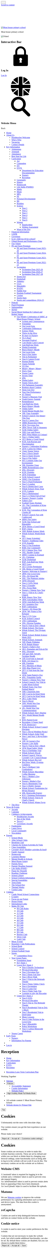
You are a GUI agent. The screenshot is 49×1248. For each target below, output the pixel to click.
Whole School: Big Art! (32, 760)
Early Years (11, 1036)
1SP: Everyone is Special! (32, 658)
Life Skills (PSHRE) (25, 187)
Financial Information (20, 232)
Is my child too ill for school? (23, 239)
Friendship (26, 324)
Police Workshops (29, 1026)
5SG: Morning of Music (32, 666)
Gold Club (21, 939)
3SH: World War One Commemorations (31, 704)
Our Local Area (28, 326)
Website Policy (17, 1091)
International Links (19, 904)
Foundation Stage (24, 960)
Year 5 (24, 218)
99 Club (20, 932)
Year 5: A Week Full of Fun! (33, 496)
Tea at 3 (20, 821)
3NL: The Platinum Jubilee (33, 578)
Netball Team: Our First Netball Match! (32, 688)
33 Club (20, 918)
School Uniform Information (23, 878)
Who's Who (16, 140)
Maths (19, 189)
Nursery (25, 175)
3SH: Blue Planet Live (31, 668)
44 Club (20, 920)
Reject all (5, 1139)
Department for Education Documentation (32, 171)
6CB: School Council (31, 618)
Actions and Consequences (33, 321)
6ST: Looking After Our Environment (32, 461)
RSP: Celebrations (29, 607)
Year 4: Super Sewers (31, 456)
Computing (21, 163)
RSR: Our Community (31, 548)
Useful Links (16, 890)
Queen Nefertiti (28, 364)
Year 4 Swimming (29, 986)
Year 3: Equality (28, 585)
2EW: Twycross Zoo (30, 425)
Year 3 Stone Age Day (31, 974)
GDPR (14, 234)
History (20, 182)
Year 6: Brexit (27, 701)
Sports (14, 953)
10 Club (20, 911)
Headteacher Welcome (20, 137)
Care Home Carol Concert (33, 343)
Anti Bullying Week (30, 345)
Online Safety (27, 409)
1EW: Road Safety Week (32, 748)
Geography (21, 180)
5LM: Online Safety (30, 430)
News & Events (12, 807)
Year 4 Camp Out (29, 989)
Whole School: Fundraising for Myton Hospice (34, 789)
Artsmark (15, 152)
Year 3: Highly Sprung (31, 786)
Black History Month (30, 350)
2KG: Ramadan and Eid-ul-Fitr (35, 649)
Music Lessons (28, 1017)
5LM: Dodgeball (29, 559)
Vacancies (15, 142)
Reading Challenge (19, 873)
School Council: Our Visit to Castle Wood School (33, 683)
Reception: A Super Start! (32, 722)
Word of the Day (24, 229)
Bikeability (21, 286)
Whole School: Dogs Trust (33, 489)
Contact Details (17, 144)
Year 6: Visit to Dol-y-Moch (33, 625)
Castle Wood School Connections (25, 894)
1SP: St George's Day (31, 741)
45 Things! (26, 394)
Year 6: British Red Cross (32, 486)
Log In (4, 75)
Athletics (20, 281)
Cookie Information (19, 1088)
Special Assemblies (19, 880)
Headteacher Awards (25, 816)
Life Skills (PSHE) (19, 868)
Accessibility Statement (21, 1086)
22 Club (20, 915)
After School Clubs (19, 840)
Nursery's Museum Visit (32, 397)
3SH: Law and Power (31, 432)
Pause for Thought (19, 871)
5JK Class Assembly (30, 413)
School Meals (17, 838)
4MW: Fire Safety (29, 519)
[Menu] (3, 2)
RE (18, 201)
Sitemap (9, 1081)
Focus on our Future (19, 899)
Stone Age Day (28, 390)
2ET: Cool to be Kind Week (33, 696)
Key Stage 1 (22, 963)
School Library (17, 875)
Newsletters (16, 833)
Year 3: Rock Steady (30, 453)
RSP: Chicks (27, 529)
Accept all (15, 1139)
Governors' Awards (25, 824)
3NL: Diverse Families (31, 623)
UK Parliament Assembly (32, 385)
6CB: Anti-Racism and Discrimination (31, 443)
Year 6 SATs (27, 998)
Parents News (17, 864)
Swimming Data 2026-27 (32, 272)
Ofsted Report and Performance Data (26, 241)
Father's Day (27, 500)
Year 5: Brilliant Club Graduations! (31, 768)
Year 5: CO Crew (29, 616)
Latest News (16, 828)
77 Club (20, 927)
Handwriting (27, 225)
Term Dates (16, 882)
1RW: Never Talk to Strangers (34, 427)
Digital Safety (27, 380)
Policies (14, 302)
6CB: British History (30, 644)
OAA (19, 284)
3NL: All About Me (30, 576)
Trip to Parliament (29, 357)
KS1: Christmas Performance (34, 795)
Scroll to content (8, 5)
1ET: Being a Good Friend (33, 439)
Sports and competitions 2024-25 (30, 300)
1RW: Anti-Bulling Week (32, 600)
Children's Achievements (21, 814)
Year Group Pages (19, 958)
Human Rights (28, 361)
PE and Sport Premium (20, 246)
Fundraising (16, 826)
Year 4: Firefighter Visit (31, 750)
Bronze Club (22, 934)
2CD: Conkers (28, 491)
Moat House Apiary (19, 861)
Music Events (17, 941)
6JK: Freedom (28, 663)
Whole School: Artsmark (32, 640)
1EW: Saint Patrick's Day (32, 675)
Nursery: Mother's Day (31, 781)
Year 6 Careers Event (30, 359)
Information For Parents (21, 1040)
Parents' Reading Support (21, 866)
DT (18, 166)
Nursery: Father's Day (31, 647)
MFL (19, 194)
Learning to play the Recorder (34, 993)
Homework (21, 185)
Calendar (15, 812)
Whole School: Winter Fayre (33, 802)
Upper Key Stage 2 (25, 996)
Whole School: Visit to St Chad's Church (32, 799)
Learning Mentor (18, 857)
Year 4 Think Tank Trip (31, 991)
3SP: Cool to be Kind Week (33, 694)
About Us (10, 135)
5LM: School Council (31, 477)
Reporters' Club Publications (23, 944)
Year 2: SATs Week (30, 583)
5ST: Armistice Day (30, 604)
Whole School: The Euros (32, 628)
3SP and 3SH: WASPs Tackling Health (31, 655)
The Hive (15, 805)
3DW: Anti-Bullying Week (33, 602)
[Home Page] (13, 27)
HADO (20, 288)
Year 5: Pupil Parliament (32, 482)
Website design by (18, 1105)
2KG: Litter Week (29, 699)
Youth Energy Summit (31, 399)
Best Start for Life (18, 156)
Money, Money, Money (31, 368)
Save (24, 1246)
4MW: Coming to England (33, 555)
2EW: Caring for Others (32, 449)
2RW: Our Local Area (31, 574)
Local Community (19, 831)
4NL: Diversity (28, 470)
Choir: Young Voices (30, 451)
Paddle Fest (21, 291)
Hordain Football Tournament (29, 293)
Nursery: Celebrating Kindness (34, 446)
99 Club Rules (23, 908)
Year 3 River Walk (29, 977)
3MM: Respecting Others (32, 423)
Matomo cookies (14, 1197)
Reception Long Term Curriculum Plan (22, 1072)
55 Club (20, 923)
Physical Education (30, 970)
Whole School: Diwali (31, 753)
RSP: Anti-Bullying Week (32, 562)
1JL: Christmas (28, 557)
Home (8, 133)
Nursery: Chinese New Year (33, 590)
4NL (24, 378)
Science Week (28, 331)
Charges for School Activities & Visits (27, 845)
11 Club (20, 913)
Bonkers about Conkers (31, 387)
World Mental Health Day (32, 411)
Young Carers (27, 373)
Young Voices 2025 (30, 383)
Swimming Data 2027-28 (32, 274)
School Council (17, 948)
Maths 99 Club (17, 906)
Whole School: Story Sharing (34, 713)
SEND (14, 309)
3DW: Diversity (28, 581)
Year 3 (24, 213)
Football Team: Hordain (32, 503)
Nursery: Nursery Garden (32, 498)
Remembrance (28, 401)
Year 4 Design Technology (33, 967)
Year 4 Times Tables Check (33, 984)
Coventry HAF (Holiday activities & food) (29, 849)
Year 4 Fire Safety (29, 354)
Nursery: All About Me (31, 609)
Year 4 (24, 215)
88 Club (20, 930)
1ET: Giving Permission (32, 567)
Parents (9, 835)
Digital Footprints (29, 347)
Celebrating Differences (32, 328)
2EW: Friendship (29, 475)
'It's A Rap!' (26, 338)
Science (20, 206)
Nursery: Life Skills (30, 743)
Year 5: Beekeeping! (30, 493)
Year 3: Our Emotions (31, 545)
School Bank (16, 946)
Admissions (16, 149)
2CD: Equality (28, 543)
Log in (9, 1045)
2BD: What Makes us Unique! (34, 434)
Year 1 (24, 208)
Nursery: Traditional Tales (32, 541)
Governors (15, 236)
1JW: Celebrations (29, 621)
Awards (14, 809)
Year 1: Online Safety (31, 437)
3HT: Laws (26, 564)
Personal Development (26, 199)
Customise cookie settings (32, 1139)
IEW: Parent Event (29, 720)
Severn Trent (27, 376)
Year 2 (24, 210)
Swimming (21, 267)
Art (18, 161)
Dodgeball (21, 279)
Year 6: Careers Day (30, 420)
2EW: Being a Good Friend (33, 526)
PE (18, 196)
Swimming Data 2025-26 (32, 269)
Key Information (13, 147)
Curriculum (16, 159)
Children (9, 892)
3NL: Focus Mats (29, 588)
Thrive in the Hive (29, 333)
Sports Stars (22, 298)
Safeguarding (16, 307)
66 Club (20, 925)
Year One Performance (31, 392)
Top (3, 1110)
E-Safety (15, 897)
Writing (20, 222)
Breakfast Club (17, 842)
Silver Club (21, 937)
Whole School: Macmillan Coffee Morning (33, 773)
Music (19, 192)
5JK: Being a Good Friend (33, 569)
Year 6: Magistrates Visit (32, 783)
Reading (20, 203)
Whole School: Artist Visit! (33, 734)
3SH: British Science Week (33, 531)
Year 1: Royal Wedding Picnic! (35, 732)
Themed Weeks (17, 887)
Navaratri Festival (29, 340)
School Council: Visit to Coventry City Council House (34, 756)
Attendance (16, 154)
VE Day (25, 366)
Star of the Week (23, 819)
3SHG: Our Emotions (31, 479)
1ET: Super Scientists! (31, 538)
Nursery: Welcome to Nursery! (34, 571)
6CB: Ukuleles (28, 472)
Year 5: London (28, 484)
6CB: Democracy (29, 724)
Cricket (20, 295)
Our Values (16, 243)
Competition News (24, 956)
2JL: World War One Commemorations (30, 709)
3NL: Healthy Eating (30, 552)
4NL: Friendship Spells (31, 677)
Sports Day (21, 276)
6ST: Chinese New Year (32, 550)
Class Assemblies (18, 847)
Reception (26, 177)
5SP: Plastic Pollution (31, 642)
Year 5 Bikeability (29, 1024)
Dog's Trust (26, 371)
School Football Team (20, 951)
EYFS (19, 168)
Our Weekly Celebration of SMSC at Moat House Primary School (32, 318)
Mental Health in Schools (21, 859)
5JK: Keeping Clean (30, 465)
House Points (16, 901)
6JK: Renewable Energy (32, 793)
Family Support (17, 852)
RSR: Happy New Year (31, 597)
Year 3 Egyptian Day (30, 972)
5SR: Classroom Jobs (31, 691)
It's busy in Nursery (30, 335)
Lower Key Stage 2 (25, 965)
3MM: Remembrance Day (33, 467)
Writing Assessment (30, 227)
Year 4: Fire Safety (29, 458)
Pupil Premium (17, 305)
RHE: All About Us (30, 661)
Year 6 (24, 220)
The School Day (18, 885)
